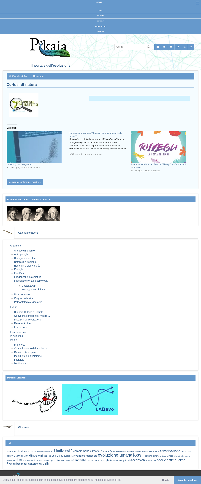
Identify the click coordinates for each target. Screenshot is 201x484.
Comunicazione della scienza (30, 348)
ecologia (47, 456)
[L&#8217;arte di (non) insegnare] (36, 147)
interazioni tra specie (182, 456)
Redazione (38, 76)
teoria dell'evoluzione (27, 463)
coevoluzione (128, 451)
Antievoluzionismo (24, 250)
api (52, 451)
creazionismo (186, 451)
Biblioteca (19, 344)
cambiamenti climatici (86, 451)
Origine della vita (23, 298)
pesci (102, 460)
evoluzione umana (115, 455)
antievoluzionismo (43, 451)
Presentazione (100, 26)
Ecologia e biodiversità (27, 265)
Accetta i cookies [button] (187, 480)
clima (119, 451)
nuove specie (93, 460)
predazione (117, 460)
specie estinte (166, 460)
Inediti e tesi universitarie (28, 356)
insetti (171, 456)
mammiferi (43, 460)
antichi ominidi (30, 451)
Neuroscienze (22, 294)
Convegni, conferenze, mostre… (32, 316)
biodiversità (63, 451)
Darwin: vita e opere (25, 352)
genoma (148, 456)
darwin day (21, 455)
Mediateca (20, 363)
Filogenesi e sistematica (27, 277)
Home (100, 10)
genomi (156, 456)
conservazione (170, 451)
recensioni (138, 460)
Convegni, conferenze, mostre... (25, 182)
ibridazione (164, 456)
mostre (67, 460)
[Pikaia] (49, 56)
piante (109, 460)
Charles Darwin (109, 451)
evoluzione (69, 456)
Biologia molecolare (25, 258)
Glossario (23, 427)
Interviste (19, 359)
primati (127, 460)
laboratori (11, 460)
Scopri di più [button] (114, 480)
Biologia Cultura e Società (28, 312)
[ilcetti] (17, 475)
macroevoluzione (30, 460)
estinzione (57, 455)
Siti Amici (101, 31)
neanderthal (79, 460)
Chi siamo (100, 15)
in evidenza (16, 336)
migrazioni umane (56, 460)
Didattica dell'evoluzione (27, 319)
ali (22, 451)
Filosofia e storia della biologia (31, 280)
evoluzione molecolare (85, 455)
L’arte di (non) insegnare (19, 164)
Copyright (100, 21)
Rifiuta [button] (165, 480)
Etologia (18, 269)
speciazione (151, 460)
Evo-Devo (19, 273)
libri (18, 459)
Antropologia (21, 254)
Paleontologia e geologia (28, 302)
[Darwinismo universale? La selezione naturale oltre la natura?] (100, 144)
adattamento (13, 451)
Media (13, 339)
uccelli (44, 463)
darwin (10, 456)
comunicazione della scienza (147, 451)
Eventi (13, 307)
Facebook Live (22, 323)
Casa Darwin (29, 285)
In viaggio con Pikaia (33, 289)
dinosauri (36, 455)
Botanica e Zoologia (25, 262)
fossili (138, 455)
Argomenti (16, 245)
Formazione (20, 327)
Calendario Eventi (28, 232)
